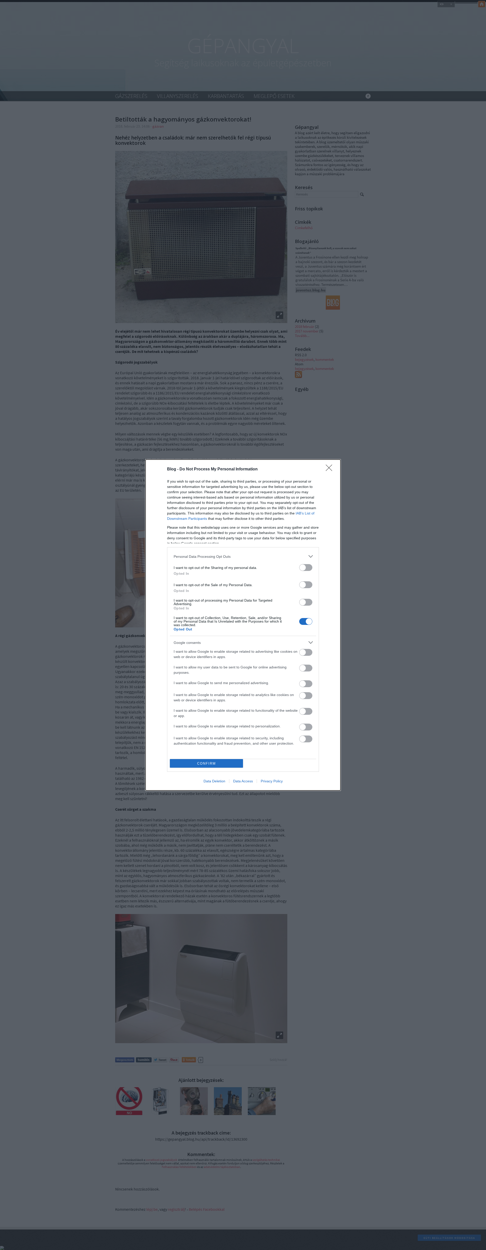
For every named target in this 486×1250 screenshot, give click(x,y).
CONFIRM (206, 763)
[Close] (330, 469)
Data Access (243, 781)
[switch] (305, 567)
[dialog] (243, 625)
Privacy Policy (272, 781)
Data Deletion (214, 781)
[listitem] (243, 556)
